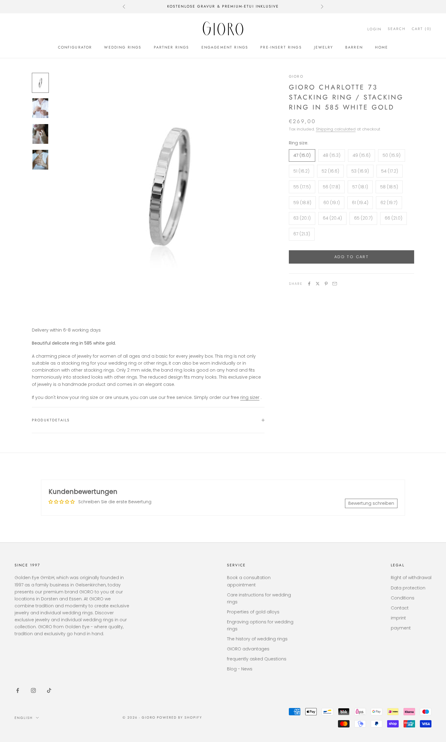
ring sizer (249, 397)
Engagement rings (224, 47)
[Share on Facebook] (309, 283)
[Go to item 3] (40, 133)
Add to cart (351, 257)
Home (381, 47)
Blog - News (239, 669)
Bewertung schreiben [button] (371, 503)
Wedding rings (122, 47)
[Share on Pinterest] (326, 283)
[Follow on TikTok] (49, 690)
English (24, 717)
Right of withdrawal (411, 578)
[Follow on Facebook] (18, 690)
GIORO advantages (248, 649)
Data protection (408, 588)
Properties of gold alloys (253, 612)
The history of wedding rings (257, 639)
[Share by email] (334, 283)
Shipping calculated (336, 129)
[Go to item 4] (40, 159)
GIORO (296, 76)
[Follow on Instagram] (33, 690)
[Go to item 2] (40, 108)
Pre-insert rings (281, 47)
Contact (400, 608)
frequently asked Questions (256, 659)
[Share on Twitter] (317, 283)
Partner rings (171, 47)
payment (401, 628)
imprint (398, 618)
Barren (354, 47)
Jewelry (323, 47)
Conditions (402, 598)
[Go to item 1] (40, 83)
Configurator (75, 47)
